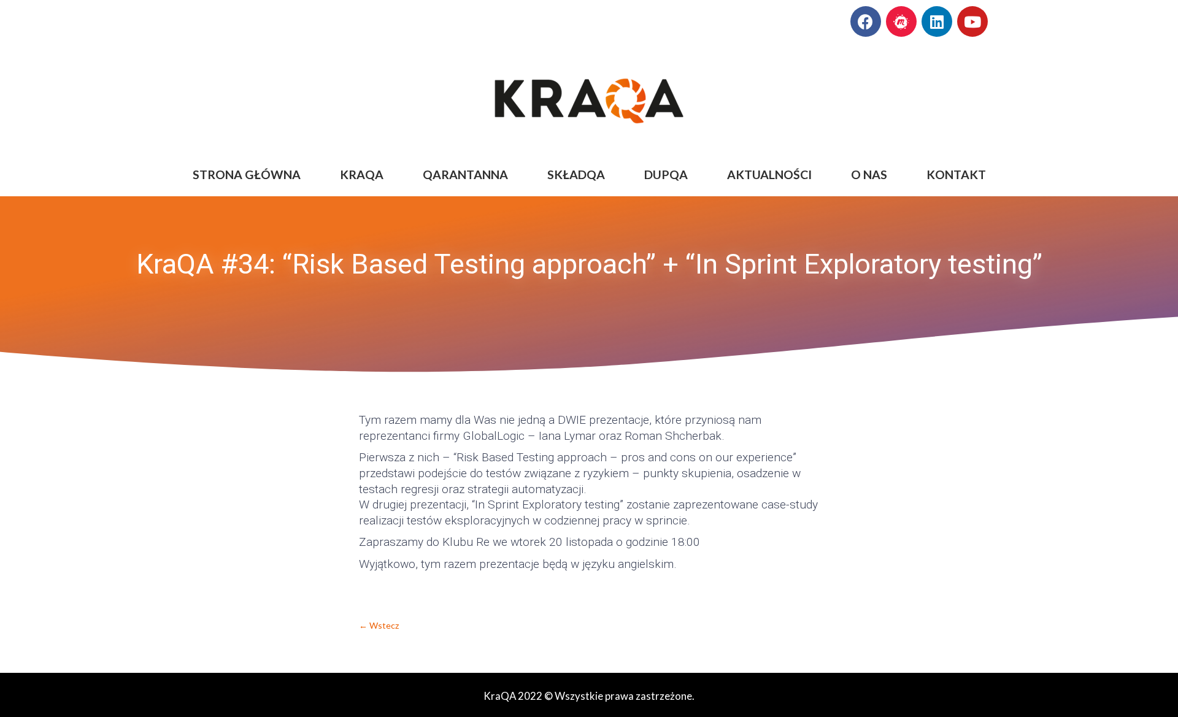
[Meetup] (901, 21)
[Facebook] (865, 21)
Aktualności (769, 174)
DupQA (666, 174)
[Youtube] (972, 21)
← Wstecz (379, 625)
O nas (869, 174)
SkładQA (576, 174)
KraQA (361, 174)
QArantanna (465, 174)
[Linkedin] (937, 21)
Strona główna (247, 174)
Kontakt (956, 174)
